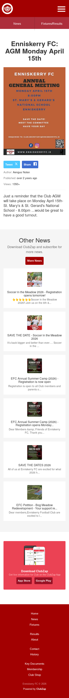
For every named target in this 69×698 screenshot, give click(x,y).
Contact (34, 648)
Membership (34, 669)
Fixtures (34, 624)
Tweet (9, 164)
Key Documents (34, 663)
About (34, 639)
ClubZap (41, 689)
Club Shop (34, 674)
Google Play (43, 580)
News (17, 23)
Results (34, 634)
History (34, 654)
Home (34, 613)
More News (34, 260)
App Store (24, 580)
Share (27, 164)
